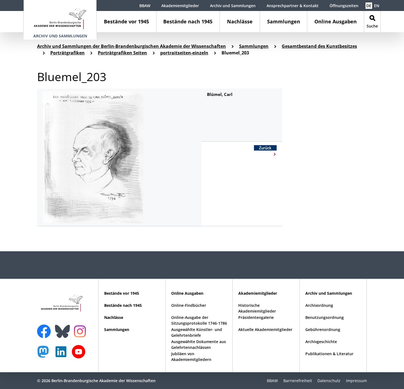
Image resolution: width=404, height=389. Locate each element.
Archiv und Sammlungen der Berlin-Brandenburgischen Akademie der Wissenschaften (131, 46)
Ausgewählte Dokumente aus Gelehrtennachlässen (198, 344)
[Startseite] (60, 16)
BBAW (144, 5)
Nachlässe (240, 21)
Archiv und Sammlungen (233, 5)
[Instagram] (81, 330)
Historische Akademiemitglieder (257, 308)
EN (376, 5)
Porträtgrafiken (67, 53)
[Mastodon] (45, 354)
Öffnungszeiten (344, 5)
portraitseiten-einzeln (184, 53)
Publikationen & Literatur (329, 353)
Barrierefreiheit (297, 380)
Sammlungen (283, 21)
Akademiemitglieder (180, 5)
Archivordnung (319, 305)
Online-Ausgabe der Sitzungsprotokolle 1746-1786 (199, 320)
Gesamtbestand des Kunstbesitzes (319, 46)
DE (368, 5)
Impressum (356, 380)
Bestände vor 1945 (126, 21)
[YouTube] (80, 354)
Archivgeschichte (321, 341)
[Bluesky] (64, 328)
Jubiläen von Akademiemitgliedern (191, 356)
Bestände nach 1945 (187, 21)
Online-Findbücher (188, 305)
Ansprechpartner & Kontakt (293, 5)
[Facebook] (45, 328)
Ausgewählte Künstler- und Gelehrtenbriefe (196, 332)
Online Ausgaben (335, 21)
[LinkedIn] (62, 354)
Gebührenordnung (322, 329)
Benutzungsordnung (324, 317)
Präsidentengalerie (256, 317)
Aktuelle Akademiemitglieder (265, 329)
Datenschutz (329, 380)
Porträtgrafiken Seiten (122, 53)
